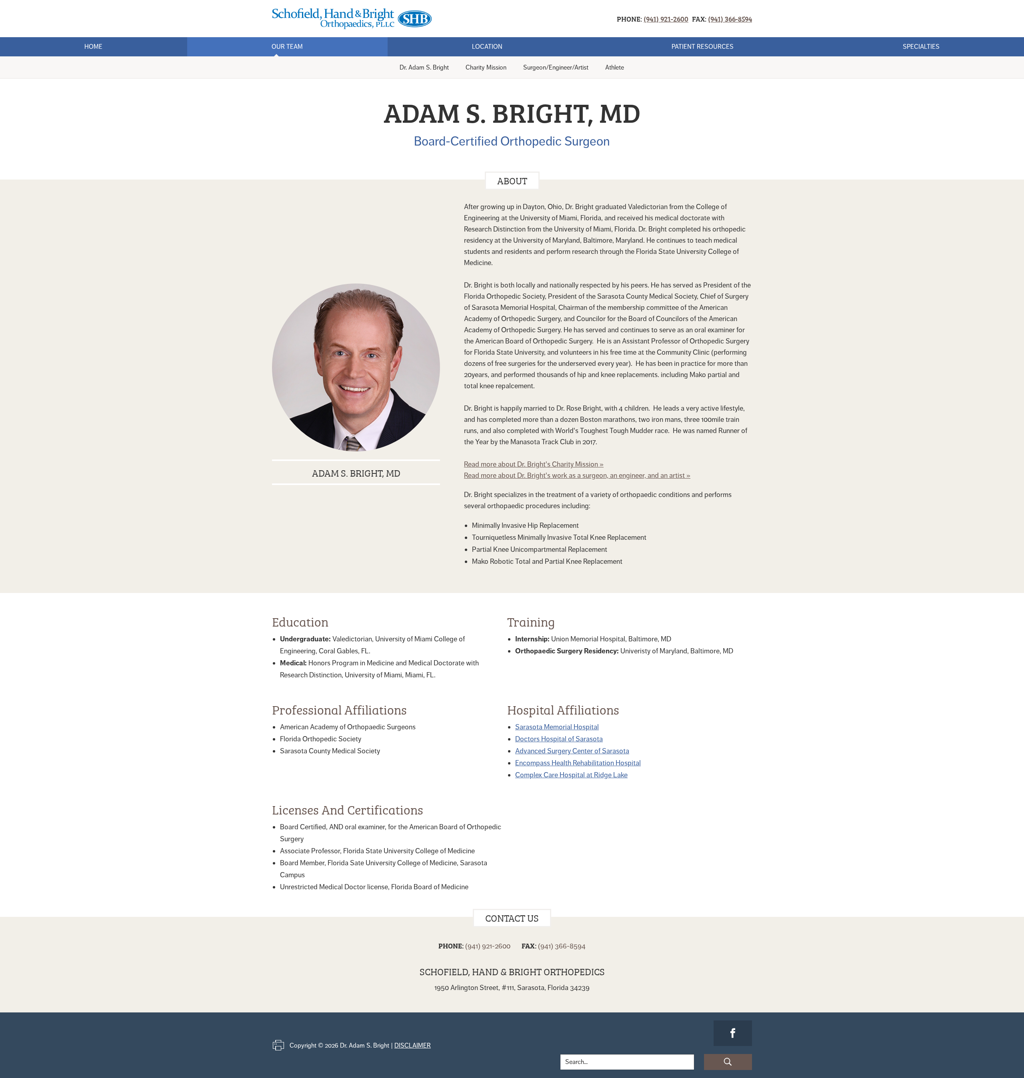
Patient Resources (703, 47)
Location (487, 47)
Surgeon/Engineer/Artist (555, 68)
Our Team (287, 47)
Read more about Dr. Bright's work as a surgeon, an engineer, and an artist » (577, 475)
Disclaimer (412, 1046)
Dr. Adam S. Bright (424, 68)
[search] (728, 1062)
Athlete (614, 68)
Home (93, 47)
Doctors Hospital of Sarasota (559, 739)
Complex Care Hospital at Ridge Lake (571, 775)
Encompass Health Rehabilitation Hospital (578, 763)
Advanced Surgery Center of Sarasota (572, 751)
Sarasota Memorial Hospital (557, 727)
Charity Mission (486, 68)
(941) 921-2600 (666, 18)
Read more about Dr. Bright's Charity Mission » (534, 464)
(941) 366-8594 (730, 18)
